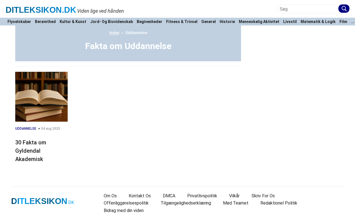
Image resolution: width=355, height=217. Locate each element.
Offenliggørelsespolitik (126, 203)
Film (343, 22)
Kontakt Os (140, 195)
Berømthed (45, 22)
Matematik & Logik (318, 22)
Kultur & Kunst (73, 22)
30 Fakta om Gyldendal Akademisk (30, 150)
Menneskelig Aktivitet (259, 22)
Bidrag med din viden (124, 210)
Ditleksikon (41, 9)
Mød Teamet (235, 203)
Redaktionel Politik (278, 203)
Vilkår (234, 195)
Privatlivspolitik (202, 195)
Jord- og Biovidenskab (111, 22)
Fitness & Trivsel (181, 22)
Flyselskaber (19, 22)
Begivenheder (149, 22)
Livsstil (290, 22)
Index (114, 32)
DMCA (169, 195)
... (352, 22)
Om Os (110, 195)
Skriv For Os (263, 195)
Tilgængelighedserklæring (186, 203)
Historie (227, 22)
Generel (208, 22)
